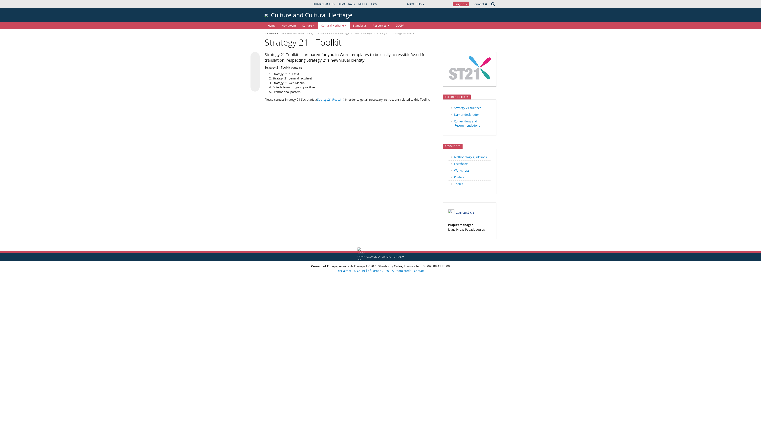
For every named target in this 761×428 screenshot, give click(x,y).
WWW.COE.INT (274, 4)
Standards (360, 25)
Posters (459, 177)
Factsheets (461, 164)
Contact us (464, 212)
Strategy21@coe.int (330, 99)
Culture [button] (307, 25)
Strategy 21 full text (467, 108)
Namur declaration (467, 115)
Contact (419, 271)
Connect (478, 4)
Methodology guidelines (470, 157)
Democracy (346, 4)
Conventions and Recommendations (467, 123)
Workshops (461, 170)
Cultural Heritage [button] (332, 25)
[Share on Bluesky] (255, 57)
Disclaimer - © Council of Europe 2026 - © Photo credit (374, 271)
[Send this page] (255, 87)
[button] (380, 257)
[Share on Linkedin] (255, 79)
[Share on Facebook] (255, 72)
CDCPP (400, 25)
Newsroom (289, 25)
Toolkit (458, 184)
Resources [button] (379, 25)
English (460, 4)
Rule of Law (367, 4)
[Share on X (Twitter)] (255, 64)
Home (271, 25)
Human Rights (324, 4)
